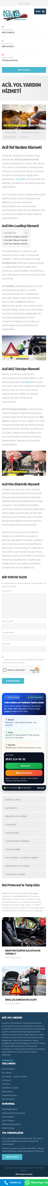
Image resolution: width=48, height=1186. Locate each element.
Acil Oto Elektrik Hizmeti (16, 244)
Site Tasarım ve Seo (24, 1174)
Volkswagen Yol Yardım (17, 866)
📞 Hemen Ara (24, 766)
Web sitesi (6, 644)
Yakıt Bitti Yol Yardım (10, 1088)
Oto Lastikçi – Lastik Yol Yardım (21, 857)
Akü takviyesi (27, 382)
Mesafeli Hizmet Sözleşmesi (13, 1113)
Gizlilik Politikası (8, 1128)
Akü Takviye (11, 808)
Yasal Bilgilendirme (9, 1109)
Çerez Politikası (8, 1121)
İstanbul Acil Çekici (9, 1095)
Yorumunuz (7, 591)
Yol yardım (20, 179)
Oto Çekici (10, 824)
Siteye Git (40, 788)
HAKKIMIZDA (7, 1060)
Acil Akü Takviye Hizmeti (16, 240)
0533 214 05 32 (24, 70)
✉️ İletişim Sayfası (24, 773)
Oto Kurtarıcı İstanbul (17, 841)
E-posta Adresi (8, 633)
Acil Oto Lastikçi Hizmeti (16, 237)
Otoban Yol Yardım (15, 874)
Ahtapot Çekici (13, 799)
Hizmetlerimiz (10, 137)
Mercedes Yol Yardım (16, 816)
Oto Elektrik (12, 833)
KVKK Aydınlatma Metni (11, 1124)
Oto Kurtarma (12, 849)
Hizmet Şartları (8, 1117)
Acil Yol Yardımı (24, 3)
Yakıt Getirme (7, 1092)
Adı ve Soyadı (8, 621)
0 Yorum (23, 137)
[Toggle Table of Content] (25, 233)
